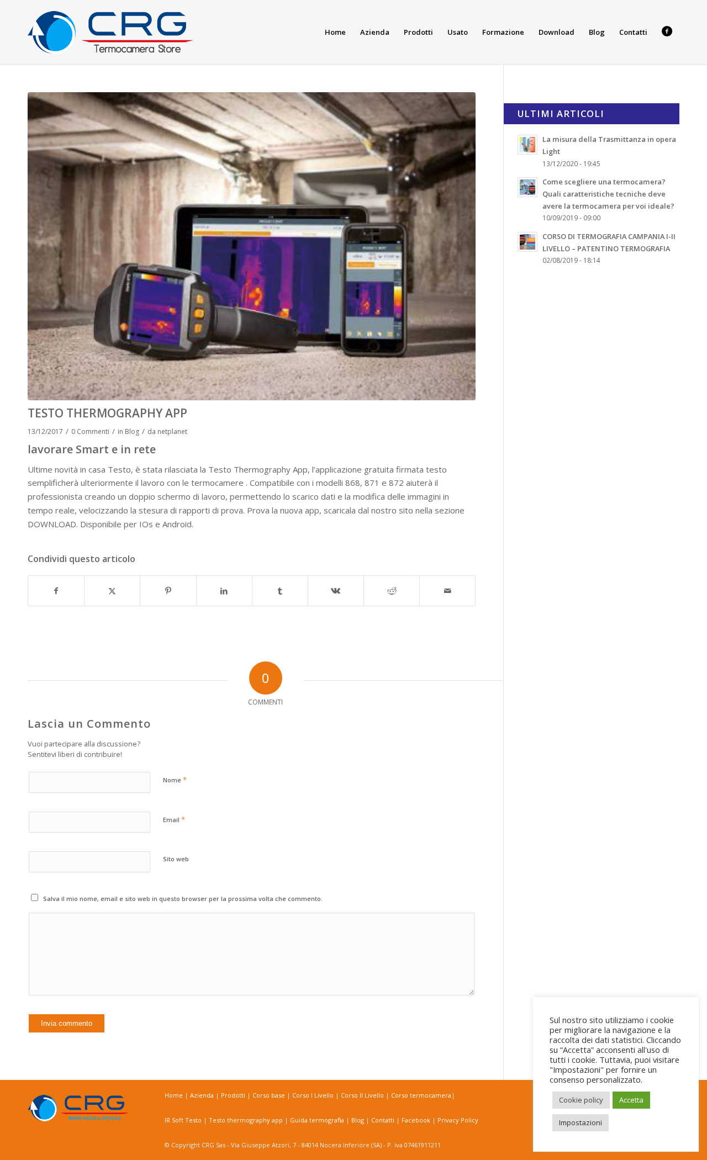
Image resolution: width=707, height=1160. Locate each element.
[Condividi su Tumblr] (280, 591)
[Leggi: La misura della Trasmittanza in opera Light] (527, 145)
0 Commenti (90, 431)
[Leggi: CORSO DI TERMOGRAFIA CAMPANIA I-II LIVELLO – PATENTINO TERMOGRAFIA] (527, 242)
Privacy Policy (457, 1120)
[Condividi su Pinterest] (168, 591)
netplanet (172, 431)
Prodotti (234, 1095)
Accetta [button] (631, 1100)
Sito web (176, 859)
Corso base (269, 1095)
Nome (175, 780)
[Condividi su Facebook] (56, 591)
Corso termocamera (421, 1095)
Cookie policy (581, 1100)
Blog (132, 431)
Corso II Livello (363, 1095)
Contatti (383, 1120)
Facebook (416, 1120)
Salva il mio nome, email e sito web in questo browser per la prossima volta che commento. (183, 898)
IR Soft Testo (184, 1120)
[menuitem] (335, 32)
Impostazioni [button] (580, 1122)
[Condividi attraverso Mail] (447, 591)
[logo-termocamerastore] (110, 32)
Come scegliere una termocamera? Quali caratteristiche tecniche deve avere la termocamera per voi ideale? (608, 193)
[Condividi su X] (112, 591)
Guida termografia (318, 1120)
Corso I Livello (313, 1095)
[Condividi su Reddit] (391, 591)
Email (174, 819)
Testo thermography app (246, 1120)
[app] (252, 246)
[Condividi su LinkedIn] (224, 591)
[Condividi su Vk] (335, 591)
